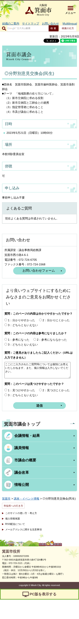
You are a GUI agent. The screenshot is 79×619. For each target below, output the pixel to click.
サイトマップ (30, 23)
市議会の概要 (25, 460)
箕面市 (6, 498)
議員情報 (21, 448)
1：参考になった (18, 339)
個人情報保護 (12, 518)
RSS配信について (15, 524)
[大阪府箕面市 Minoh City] (38, 10)
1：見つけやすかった (21, 390)
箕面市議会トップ (22, 423)
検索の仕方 (68, 28)
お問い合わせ (50, 23)
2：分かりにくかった (56, 320)
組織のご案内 (10, 23)
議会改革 (21, 472)
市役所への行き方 (13, 505)
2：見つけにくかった (56, 390)
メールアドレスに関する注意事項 (23, 529)
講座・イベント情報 (26, 498)
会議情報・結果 (27, 436)
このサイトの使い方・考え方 (21, 513)
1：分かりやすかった (21, 320)
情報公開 (21, 485)
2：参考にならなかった (52, 339)
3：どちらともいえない (23, 325)
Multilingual (70, 23)
